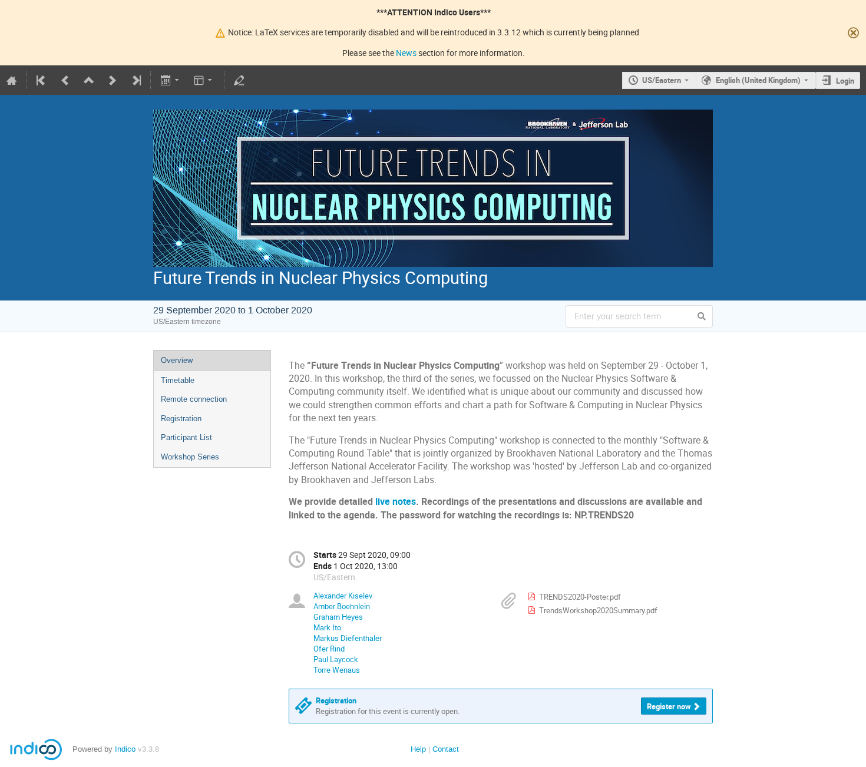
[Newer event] (112, 80)
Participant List (186, 437)
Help (418, 749)
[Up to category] (89, 80)
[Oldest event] (42, 80)
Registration (181, 418)
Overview (177, 360)
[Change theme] (204, 80)
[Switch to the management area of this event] (239, 80)
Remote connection (194, 399)
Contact (445, 749)
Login (845, 80)
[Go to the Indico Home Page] (12, 80)
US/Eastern (661, 80)
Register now (669, 706)
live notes (395, 501)
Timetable (177, 380)
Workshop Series (190, 456)
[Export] (170, 80)
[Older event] (65, 80)
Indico (125, 749)
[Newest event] (135, 80)
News (406, 52)
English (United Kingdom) (758, 80)
